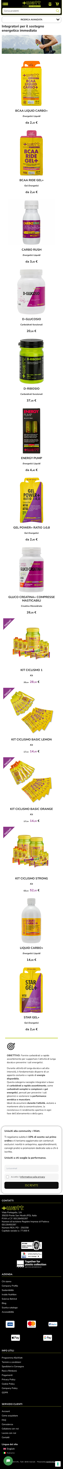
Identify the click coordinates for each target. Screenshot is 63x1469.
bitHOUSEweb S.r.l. (53, 1462)
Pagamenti (7, 1375)
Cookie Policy (8, 1383)
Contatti (5, 1437)
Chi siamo (6, 1281)
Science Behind (9, 1298)
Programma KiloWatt (12, 1357)
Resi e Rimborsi (9, 1370)
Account (6, 1411)
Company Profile (10, 1285)
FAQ (4, 1420)
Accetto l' (28, 1176)
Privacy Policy (8, 1379)
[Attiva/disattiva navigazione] (5, 4)
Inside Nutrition (9, 1294)
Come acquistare (10, 1415)
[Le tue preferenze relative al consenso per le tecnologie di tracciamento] (58, 1464)
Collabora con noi (10, 1428)
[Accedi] (50, 3)
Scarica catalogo (10, 1307)
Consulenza (7, 1424)
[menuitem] (9, 1449)
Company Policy (10, 1388)
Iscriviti (31, 1185)
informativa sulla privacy (32, 1176)
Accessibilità (8, 1311)
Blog (4, 1303)
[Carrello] (57, 4)
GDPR (5, 1392)
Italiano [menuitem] (11, 1452)
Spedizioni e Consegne (13, 1366)
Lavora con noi (9, 1433)
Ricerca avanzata (31, 19)
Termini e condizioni (11, 1362)
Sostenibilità (8, 1290)
